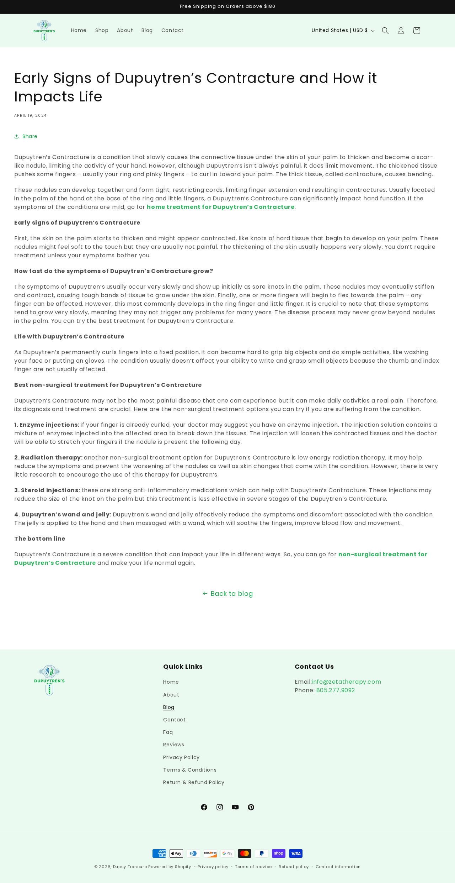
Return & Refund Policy (193, 782)
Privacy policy (213, 866)
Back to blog (232, 593)
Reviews (173, 744)
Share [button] (30, 136)
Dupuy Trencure (130, 866)
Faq (168, 732)
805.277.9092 (335, 690)
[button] (385, 30)
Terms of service (253, 866)
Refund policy (294, 866)
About (171, 694)
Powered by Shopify (169, 866)
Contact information (338, 866)
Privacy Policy (181, 757)
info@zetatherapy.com (346, 682)
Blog (168, 707)
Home (171, 681)
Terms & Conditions (189, 769)
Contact (174, 719)
